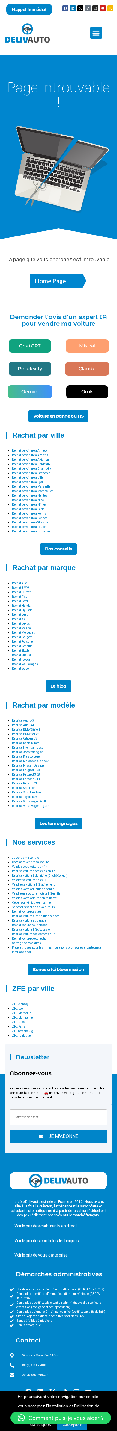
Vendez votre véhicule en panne (33, 889)
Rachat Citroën (22, 592)
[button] (96, 33)
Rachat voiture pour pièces (29, 925)
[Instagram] (95, 8)
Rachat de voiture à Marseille (31, 486)
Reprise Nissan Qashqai (28, 765)
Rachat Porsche (22, 641)
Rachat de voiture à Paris (28, 509)
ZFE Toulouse (21, 1035)
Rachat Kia (19, 619)
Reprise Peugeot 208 (26, 770)
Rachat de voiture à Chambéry (32, 468)
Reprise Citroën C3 (25, 738)
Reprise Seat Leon (24, 788)
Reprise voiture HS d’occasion (32, 929)
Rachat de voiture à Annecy (30, 450)
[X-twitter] (80, 8)
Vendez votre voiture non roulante (34, 898)
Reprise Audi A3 (23, 720)
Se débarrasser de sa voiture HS (33, 907)
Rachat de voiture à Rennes (30, 518)
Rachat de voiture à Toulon (29, 527)
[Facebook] (65, 8)
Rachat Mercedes (23, 632)
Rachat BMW (20, 587)
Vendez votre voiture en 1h (29, 866)
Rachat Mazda (21, 628)
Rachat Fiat (19, 596)
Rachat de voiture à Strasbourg (32, 522)
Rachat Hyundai (22, 610)
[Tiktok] (88, 8)
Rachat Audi (20, 583)
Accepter (72, 1424)
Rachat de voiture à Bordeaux (31, 464)
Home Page (50, 280)
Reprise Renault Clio (25, 783)
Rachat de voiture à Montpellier (32, 491)
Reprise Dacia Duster (26, 743)
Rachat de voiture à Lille (28, 477)
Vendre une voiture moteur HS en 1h (36, 893)
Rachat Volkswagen (25, 664)
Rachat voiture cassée (26, 911)
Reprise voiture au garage (29, 920)
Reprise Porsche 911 (26, 779)
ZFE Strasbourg (22, 1031)
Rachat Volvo (20, 668)
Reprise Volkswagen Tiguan (31, 806)
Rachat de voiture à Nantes (29, 495)
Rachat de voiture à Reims (29, 513)
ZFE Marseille (21, 1013)
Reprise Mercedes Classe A (31, 761)
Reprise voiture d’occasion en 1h (33, 871)
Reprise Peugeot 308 (26, 774)
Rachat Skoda (20, 650)
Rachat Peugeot (22, 637)
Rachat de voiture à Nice (28, 500)
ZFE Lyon (18, 1008)
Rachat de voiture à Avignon (30, 459)
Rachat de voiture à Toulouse (31, 531)
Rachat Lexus (21, 623)
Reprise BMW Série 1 (26, 729)
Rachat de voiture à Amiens (30, 455)
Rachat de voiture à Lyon (28, 482)
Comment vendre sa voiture (30, 862)
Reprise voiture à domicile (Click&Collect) (40, 875)
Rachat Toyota (21, 659)
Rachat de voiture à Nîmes (29, 504)
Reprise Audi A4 (23, 725)
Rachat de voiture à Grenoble (31, 473)
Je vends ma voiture (25, 857)
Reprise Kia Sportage (26, 756)
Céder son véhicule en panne (31, 902)
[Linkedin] (73, 8)
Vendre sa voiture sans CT (29, 880)
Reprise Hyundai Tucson (28, 747)
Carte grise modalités (26, 943)
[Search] (110, 8)
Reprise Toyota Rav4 (25, 797)
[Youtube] (103, 8)
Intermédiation (22, 952)
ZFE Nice (18, 1022)
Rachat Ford (20, 601)
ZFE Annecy (20, 1004)
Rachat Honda (21, 605)
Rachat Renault (22, 646)
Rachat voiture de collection (30, 938)
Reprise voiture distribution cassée (35, 916)
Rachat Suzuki (21, 655)
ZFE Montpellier (23, 1017)
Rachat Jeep (20, 614)
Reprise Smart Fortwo (26, 792)
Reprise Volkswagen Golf (29, 801)
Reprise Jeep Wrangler (27, 752)
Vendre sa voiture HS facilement (33, 884)
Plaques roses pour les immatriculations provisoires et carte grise (56, 947)
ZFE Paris (19, 1026)
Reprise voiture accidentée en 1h (34, 934)
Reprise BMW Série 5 (26, 734)
